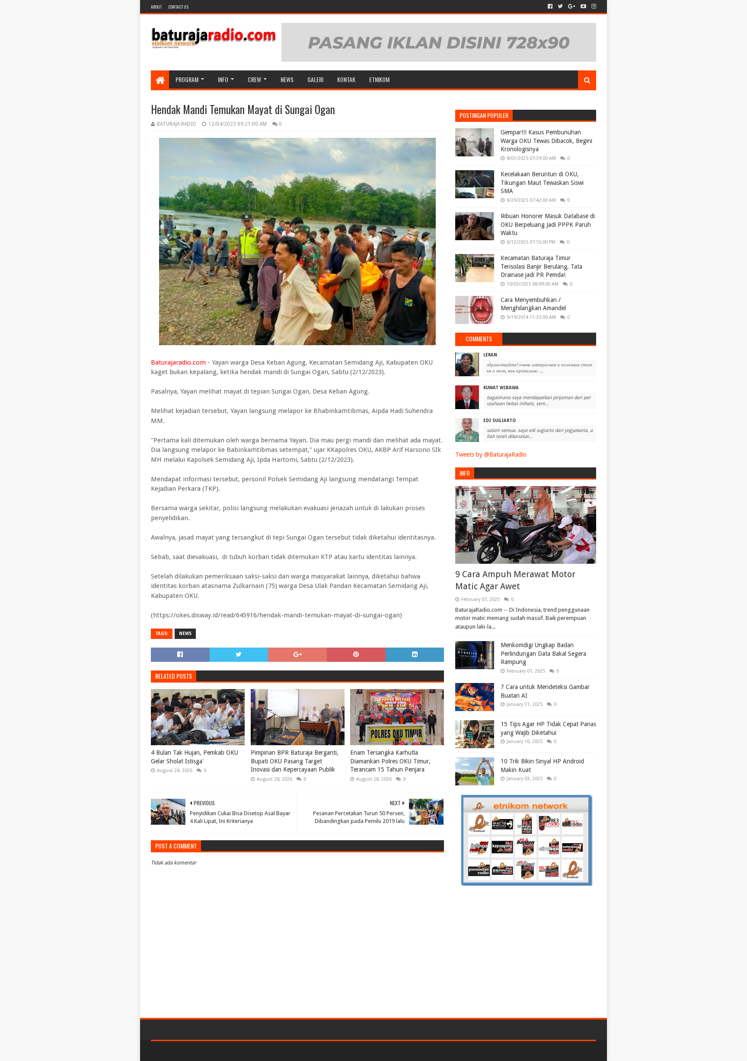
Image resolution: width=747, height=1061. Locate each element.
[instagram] (593, 6)
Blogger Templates (248, 1051)
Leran (490, 355)
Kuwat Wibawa (501, 387)
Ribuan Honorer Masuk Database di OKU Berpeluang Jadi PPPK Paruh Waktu (548, 224)
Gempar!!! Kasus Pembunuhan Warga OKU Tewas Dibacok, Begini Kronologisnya (546, 140)
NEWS (287, 79)
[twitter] (560, 6)
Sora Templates (198, 1051)
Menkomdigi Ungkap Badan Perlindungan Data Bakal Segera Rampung (543, 653)
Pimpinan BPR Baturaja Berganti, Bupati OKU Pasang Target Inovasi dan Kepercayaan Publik (294, 761)
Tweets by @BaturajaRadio (491, 454)
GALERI (315, 79)
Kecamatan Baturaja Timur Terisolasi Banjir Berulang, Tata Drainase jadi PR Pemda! (541, 266)
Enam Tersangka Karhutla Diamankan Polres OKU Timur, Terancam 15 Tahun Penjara (390, 761)
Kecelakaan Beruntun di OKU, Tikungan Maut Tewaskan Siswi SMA (542, 182)
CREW (254, 79)
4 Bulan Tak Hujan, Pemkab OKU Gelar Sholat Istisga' (194, 757)
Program (187, 79)
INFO (223, 79)
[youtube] (583, 6)
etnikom (379, 79)
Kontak (346, 79)
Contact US (178, 6)
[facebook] (550, 6)
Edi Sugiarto (499, 420)
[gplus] (571, 6)
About (156, 6)
